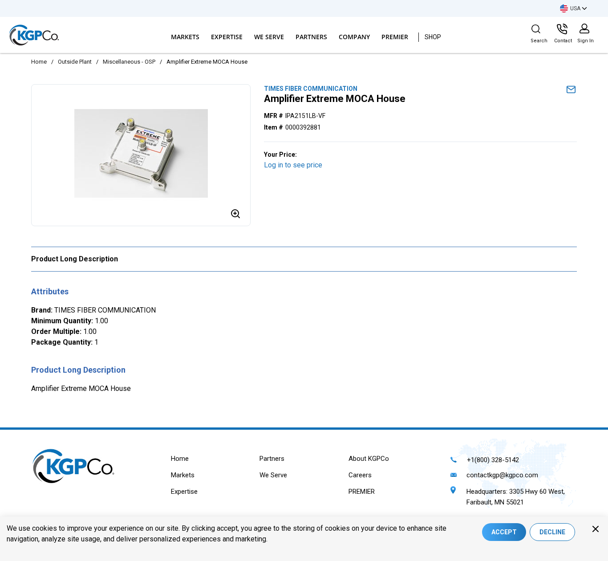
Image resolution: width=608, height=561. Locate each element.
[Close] (595, 529)
